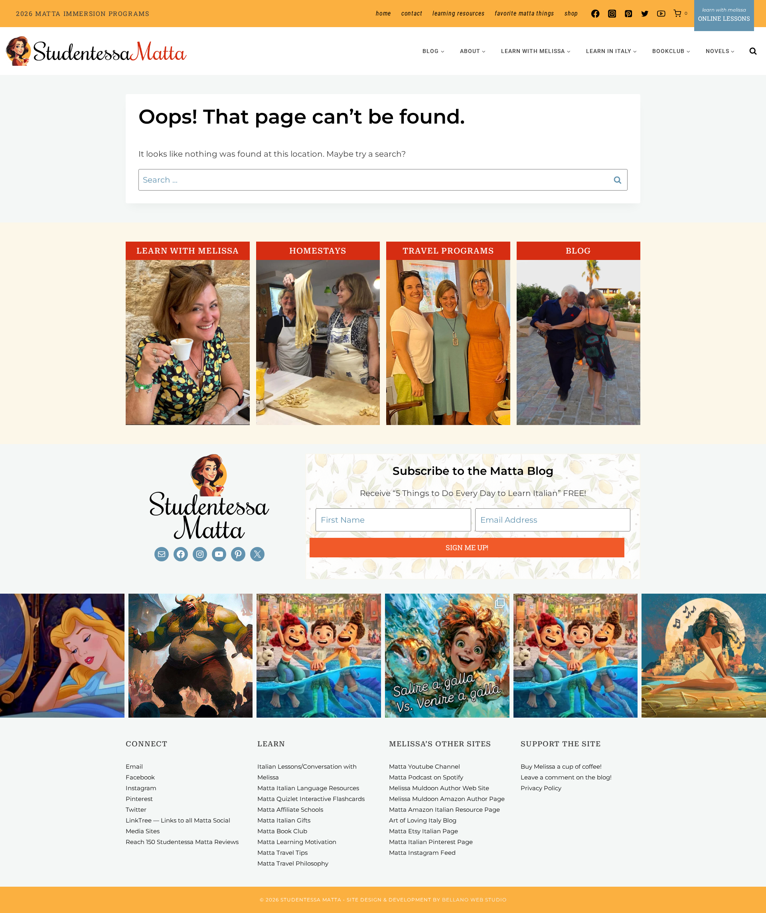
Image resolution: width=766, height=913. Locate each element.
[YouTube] (661, 14)
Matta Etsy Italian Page (423, 831)
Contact (411, 13)
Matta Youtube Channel (424, 766)
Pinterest (139, 799)
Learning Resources (458, 13)
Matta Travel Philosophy (292, 863)
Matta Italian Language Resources (308, 788)
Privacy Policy (541, 788)
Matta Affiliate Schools (290, 809)
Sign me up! (467, 547)
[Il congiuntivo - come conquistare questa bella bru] (190, 656)
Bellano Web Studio (474, 900)
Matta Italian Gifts (283, 820)
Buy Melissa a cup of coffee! (561, 766)
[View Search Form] (753, 51)
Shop (571, 13)
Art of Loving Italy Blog (422, 820)
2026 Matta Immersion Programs (82, 13)
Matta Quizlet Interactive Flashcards (311, 799)
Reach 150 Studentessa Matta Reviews (182, 842)
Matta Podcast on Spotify (426, 777)
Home (383, 13)
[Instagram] (612, 14)
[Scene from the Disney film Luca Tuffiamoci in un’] (319, 656)
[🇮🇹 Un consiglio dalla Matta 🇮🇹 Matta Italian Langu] (447, 656)
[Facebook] (595, 14)
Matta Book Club (282, 831)
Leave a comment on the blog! (566, 777)
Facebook (140, 777)
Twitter (136, 809)
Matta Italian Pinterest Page (431, 842)
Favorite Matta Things (524, 13)
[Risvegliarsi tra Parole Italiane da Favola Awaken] (62, 656)
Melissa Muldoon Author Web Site (439, 788)
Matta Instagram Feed (422, 852)
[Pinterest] (628, 14)
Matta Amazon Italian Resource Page (444, 809)
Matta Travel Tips (282, 852)
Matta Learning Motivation (296, 842)
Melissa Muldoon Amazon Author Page (447, 799)
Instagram (141, 788)
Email (134, 766)
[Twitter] (645, 14)
